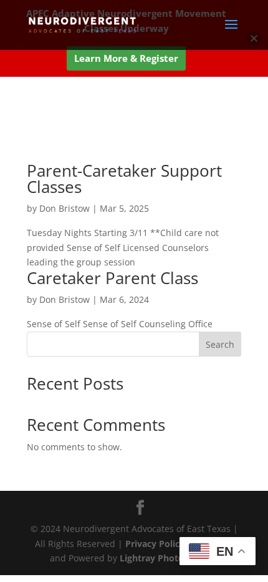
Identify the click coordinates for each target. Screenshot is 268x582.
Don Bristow (64, 208)
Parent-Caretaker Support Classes (124, 178)
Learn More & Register (126, 58)
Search (220, 344)
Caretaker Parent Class (112, 278)
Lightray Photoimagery (169, 558)
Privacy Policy (156, 544)
